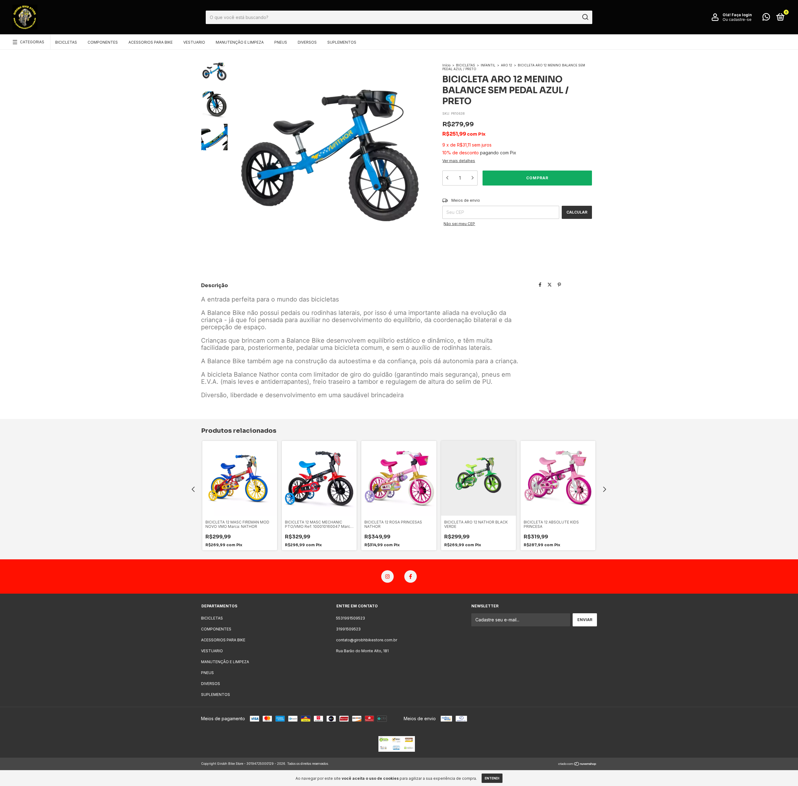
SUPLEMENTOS (341, 42)
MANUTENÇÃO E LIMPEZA (240, 42)
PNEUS (280, 42)
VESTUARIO (194, 42)
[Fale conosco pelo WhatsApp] (766, 18)
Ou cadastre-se (737, 19)
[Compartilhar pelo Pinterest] (559, 284)
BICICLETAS (66, 42)
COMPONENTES (103, 42)
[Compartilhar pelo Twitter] (549, 284)
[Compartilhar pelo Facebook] (540, 284)
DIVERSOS (307, 42)
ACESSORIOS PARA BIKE (150, 42)
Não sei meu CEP (459, 223)
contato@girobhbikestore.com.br (366, 640)
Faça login (742, 14)
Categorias (32, 42)
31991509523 (348, 629)
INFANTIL (488, 65)
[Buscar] (585, 17)
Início (446, 65)
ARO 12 (506, 65)
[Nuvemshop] (577, 764)
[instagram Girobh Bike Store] (387, 576)
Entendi (492, 778)
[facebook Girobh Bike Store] (410, 576)
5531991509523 (350, 618)
